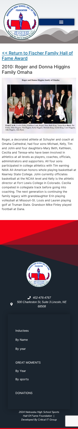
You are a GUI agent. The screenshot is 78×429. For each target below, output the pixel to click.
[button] (61, 22)
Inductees (22, 330)
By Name (21, 339)
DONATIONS (23, 393)
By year (20, 349)
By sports (22, 379)
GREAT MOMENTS (28, 362)
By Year (20, 371)
